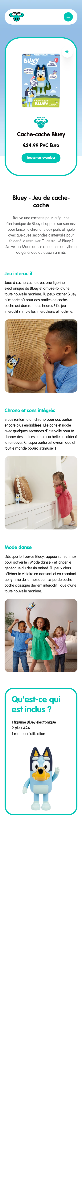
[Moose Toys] (16, 17)
